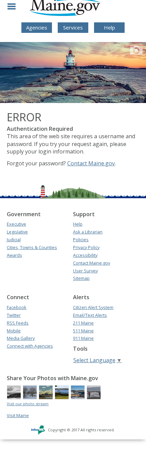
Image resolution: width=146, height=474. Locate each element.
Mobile (14, 331)
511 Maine (83, 331)
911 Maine (83, 338)
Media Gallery (21, 338)
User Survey (85, 271)
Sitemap (81, 278)
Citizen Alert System (93, 307)
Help (109, 27)
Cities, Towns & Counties (32, 247)
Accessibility (85, 255)
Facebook (16, 307)
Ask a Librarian (88, 232)
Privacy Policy (86, 247)
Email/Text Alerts (90, 315)
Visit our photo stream (28, 403)
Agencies (36, 27)
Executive (16, 224)
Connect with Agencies (30, 346)
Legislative (17, 232)
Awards (14, 255)
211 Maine (83, 323)
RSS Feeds (18, 323)
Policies (81, 239)
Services (73, 27)
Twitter (14, 315)
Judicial (14, 239)
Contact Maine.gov (91, 163)
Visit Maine (18, 415)
